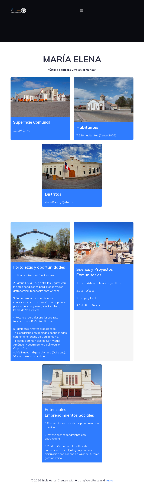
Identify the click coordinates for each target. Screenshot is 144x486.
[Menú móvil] (81, 11)
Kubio (109, 480)
